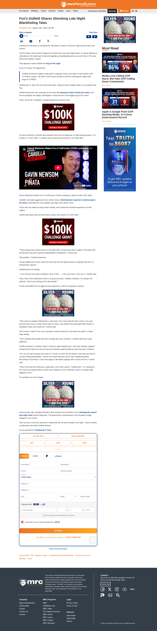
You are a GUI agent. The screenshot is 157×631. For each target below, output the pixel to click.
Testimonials (92, 11)
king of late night (53, 63)
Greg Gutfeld (24, 555)
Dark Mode (102, 11)
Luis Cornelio (106, 121)
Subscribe (112, 11)
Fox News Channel (83, 555)
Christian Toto (25, 28)
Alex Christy (106, 85)
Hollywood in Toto (43, 430)
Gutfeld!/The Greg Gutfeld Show (61, 555)
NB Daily (22, 558)
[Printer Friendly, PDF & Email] (30, 41)
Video (30, 558)
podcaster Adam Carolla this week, (75, 93)
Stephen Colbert (41, 555)
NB (32, 555)
